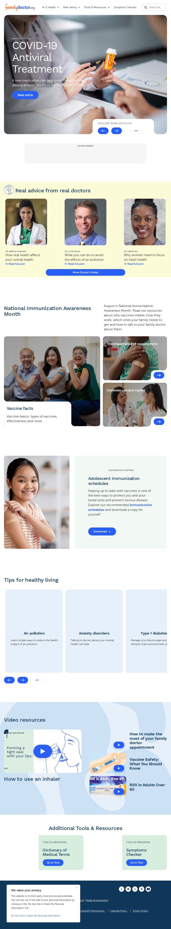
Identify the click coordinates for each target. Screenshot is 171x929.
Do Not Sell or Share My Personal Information (35, 916)
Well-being (69, 7)
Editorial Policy (119, 911)
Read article (25, 95)
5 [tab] (57, 680)
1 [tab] (131, 130)
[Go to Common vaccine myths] (159, 421)
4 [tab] (146, 130)
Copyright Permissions (92, 911)
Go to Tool (53, 862)
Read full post (17, 264)
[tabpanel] (85, 74)
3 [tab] (141, 130)
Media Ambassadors (97, 900)
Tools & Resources (95, 7)
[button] (42, 751)
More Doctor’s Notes (85, 272)
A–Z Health (49, 7)
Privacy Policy (140, 911)
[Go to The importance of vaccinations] (159, 375)
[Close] (77, 888)
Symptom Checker (125, 7)
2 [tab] (136, 130)
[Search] (145, 7)
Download (100, 531)
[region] (43, 903)
